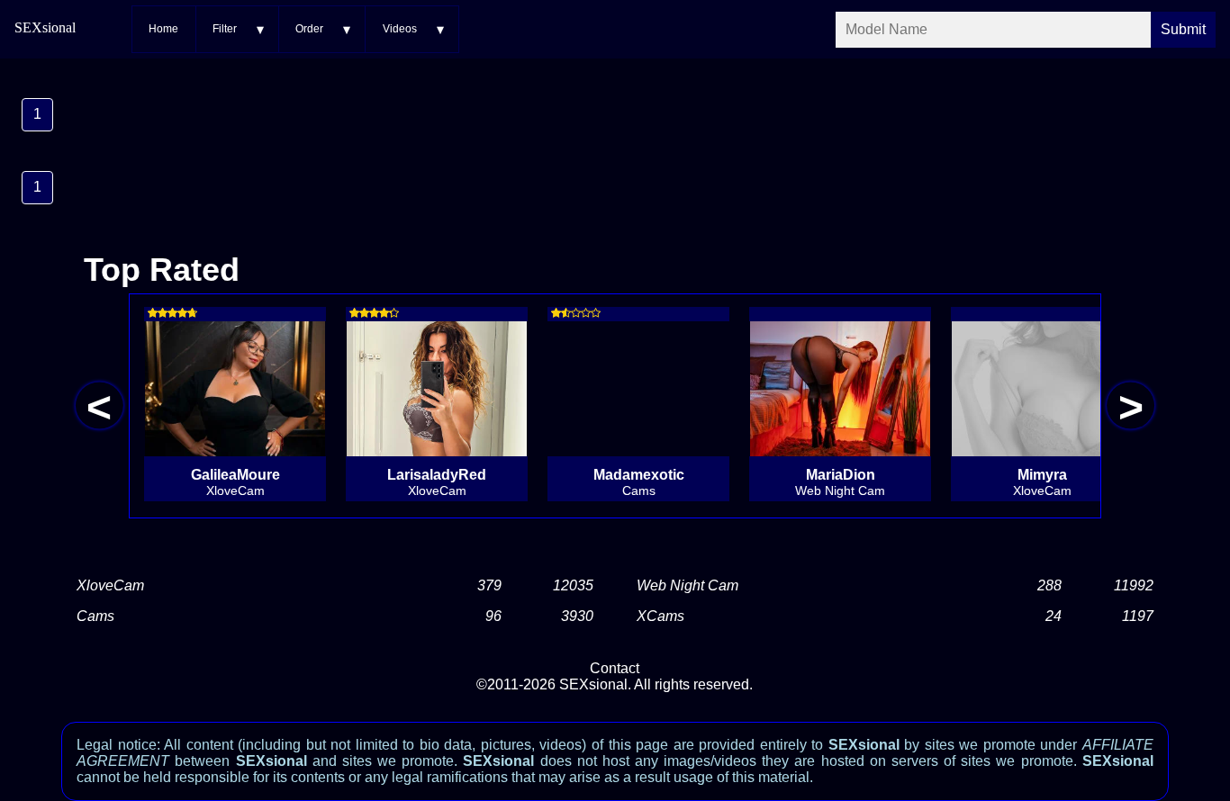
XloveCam (110, 585)
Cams (95, 616)
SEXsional (45, 27)
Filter (225, 28)
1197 (1137, 616)
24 (1053, 616)
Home (163, 28)
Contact (614, 668)
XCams (660, 616)
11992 (1133, 585)
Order (309, 28)
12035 (573, 585)
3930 (577, 616)
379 (489, 585)
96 (493, 616)
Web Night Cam (687, 585)
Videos (400, 28)
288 (1049, 585)
